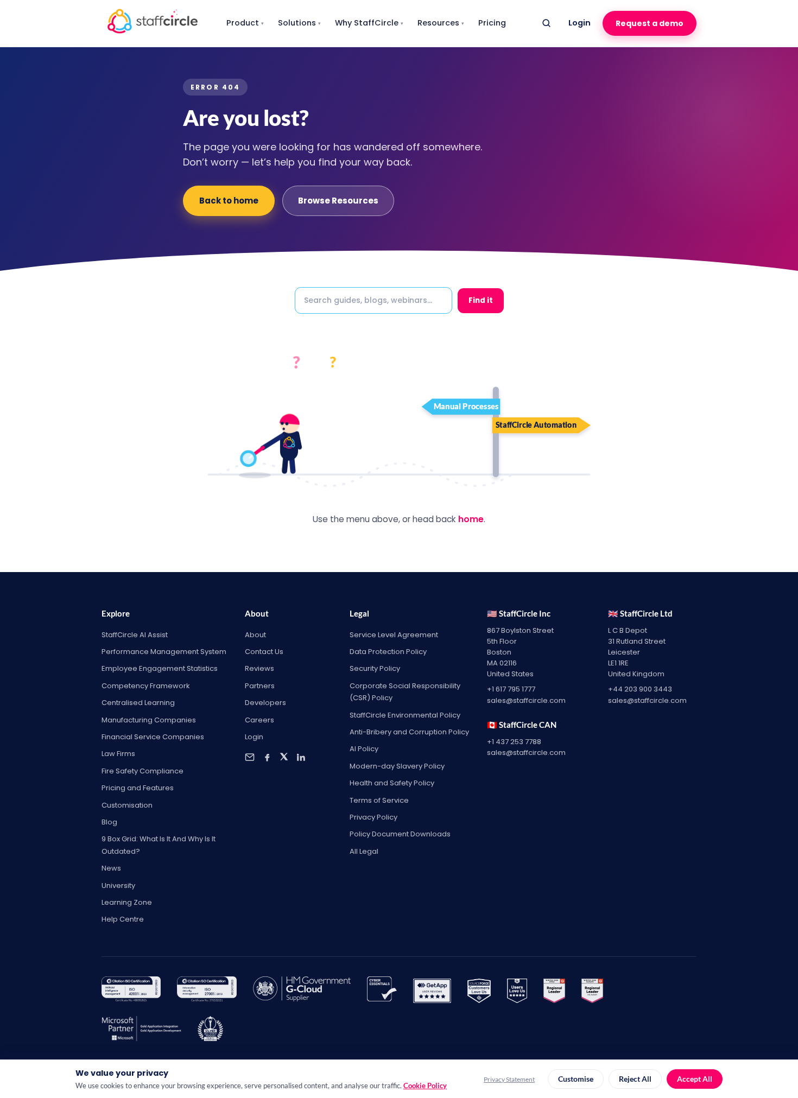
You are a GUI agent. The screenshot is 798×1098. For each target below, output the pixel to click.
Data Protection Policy (388, 651)
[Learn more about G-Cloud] (302, 991)
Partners (260, 686)
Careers (259, 720)
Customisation (127, 805)
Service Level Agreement (394, 635)
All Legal (364, 851)
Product (245, 22)
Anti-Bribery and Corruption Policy (409, 732)
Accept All (694, 1079)
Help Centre (123, 919)
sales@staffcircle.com (526, 700)
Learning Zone (127, 902)
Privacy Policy (373, 817)
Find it (480, 300)
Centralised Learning (138, 702)
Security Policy (375, 668)
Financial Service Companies (153, 737)
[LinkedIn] (301, 757)
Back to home (228, 200)
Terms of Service (379, 800)
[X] (284, 757)
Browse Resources (338, 200)
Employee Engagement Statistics (160, 668)
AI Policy (364, 749)
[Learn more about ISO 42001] (131, 991)
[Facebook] (267, 757)
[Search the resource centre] (546, 23)
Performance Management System (164, 651)
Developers (265, 702)
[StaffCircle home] (153, 23)
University (118, 885)
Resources (440, 22)
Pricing (492, 22)
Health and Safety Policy (392, 783)
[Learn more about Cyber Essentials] (382, 991)
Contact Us (264, 651)
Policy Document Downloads (400, 834)
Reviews (259, 668)
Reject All (635, 1079)
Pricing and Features (138, 788)
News (111, 868)
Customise (575, 1079)
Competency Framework (146, 686)
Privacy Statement (509, 1079)
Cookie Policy (425, 1085)
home (471, 519)
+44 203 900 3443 (640, 689)
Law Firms (118, 753)
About (255, 635)
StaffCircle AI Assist (135, 635)
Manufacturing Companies (149, 720)
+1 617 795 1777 (511, 689)
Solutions (299, 22)
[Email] (250, 757)
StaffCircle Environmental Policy (405, 715)
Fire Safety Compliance (142, 771)
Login (579, 22)
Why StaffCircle (369, 22)
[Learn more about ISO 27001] (206, 991)
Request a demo (649, 23)
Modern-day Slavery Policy (397, 766)
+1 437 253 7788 (514, 742)
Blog (109, 822)
